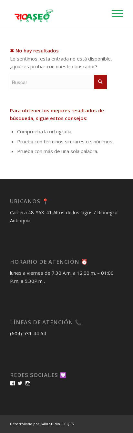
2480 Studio (50, 423)
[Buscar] (99, 13)
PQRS (69, 423)
